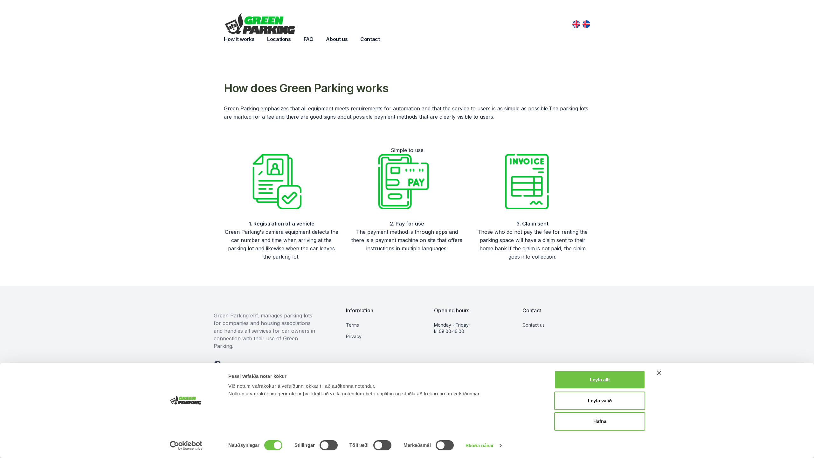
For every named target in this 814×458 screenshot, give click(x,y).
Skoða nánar (480, 445)
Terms (352, 325)
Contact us (533, 325)
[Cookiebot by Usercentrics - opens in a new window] (186, 445)
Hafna (599, 421)
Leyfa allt (600, 379)
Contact (370, 39)
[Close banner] (659, 373)
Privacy (354, 336)
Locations (279, 39)
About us (337, 39)
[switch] (329, 445)
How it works (239, 39)
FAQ (309, 39)
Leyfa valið (600, 400)
